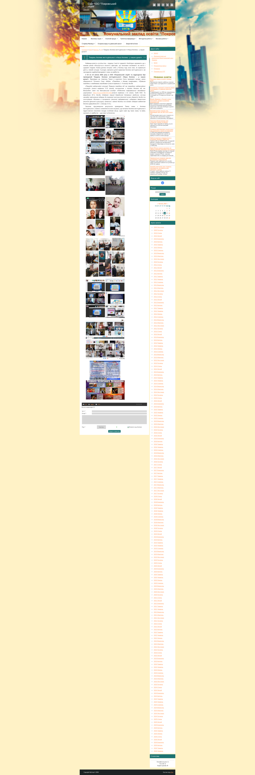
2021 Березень (159, 603)
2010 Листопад (159, 259)
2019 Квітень (158, 540)
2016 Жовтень (158, 456)
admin (92, 404)
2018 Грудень (158, 528)
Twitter (167, 4)
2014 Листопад (159, 392)
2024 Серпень (158, 705)
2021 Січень (158, 598)
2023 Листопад (159, 681)
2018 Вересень (159, 519)
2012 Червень (158, 311)
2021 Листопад (159, 618)
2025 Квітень (158, 728)
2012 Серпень (158, 317)
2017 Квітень (158, 473)
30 (169, 218)
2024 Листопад (159, 713)
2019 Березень (159, 537)
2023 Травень (158, 664)
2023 (90, 50)
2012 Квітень (158, 305)
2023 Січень (158, 653)
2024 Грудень (158, 716)
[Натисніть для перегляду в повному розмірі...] (105, 154)
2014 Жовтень (158, 389)
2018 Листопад (159, 525)
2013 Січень (158, 331)
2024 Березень (159, 693)
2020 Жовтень (158, 589)
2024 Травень (158, 699)
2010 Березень (159, 239)
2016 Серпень (158, 450)
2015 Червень (158, 412)
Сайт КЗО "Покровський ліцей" (102, 5)
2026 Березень (159, 742)
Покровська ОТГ (159, 71)
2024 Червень (158, 702)
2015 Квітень (158, 406)
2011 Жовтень (158, 288)
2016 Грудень (158, 462)
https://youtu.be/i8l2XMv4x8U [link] (102, 93)
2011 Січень (158, 265)
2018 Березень (159, 502)
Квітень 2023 (163, 203)
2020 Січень (158, 563)
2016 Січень (158, 433)
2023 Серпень (158, 673)
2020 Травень (158, 574)
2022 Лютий (158, 626)
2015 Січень (158, 398)
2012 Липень (158, 314)
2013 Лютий (158, 334)
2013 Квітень (158, 340)
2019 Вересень (159, 551)
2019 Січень (158, 531)
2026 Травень (158, 748)
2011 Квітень (158, 273)
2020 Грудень (158, 595)
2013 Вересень (159, 354)
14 (101, 50)
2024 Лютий (158, 690)
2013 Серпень (158, 351)
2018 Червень (158, 511)
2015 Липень (158, 415)
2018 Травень (158, 508)
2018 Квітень (158, 505)
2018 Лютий (158, 499)
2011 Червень (158, 279)
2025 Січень (158, 719)
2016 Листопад (159, 459)
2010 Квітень (158, 242)
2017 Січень (158, 464)
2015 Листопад (159, 427)
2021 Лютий (158, 600)
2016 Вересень (159, 453)
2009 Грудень (158, 230)
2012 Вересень (159, 320)
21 (164, 215)
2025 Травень (158, 731)
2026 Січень (158, 736)
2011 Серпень (158, 282)
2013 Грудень (158, 363)
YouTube (171, 4)
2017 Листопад (159, 490)
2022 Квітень (158, 629)
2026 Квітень (158, 745)
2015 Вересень (159, 421)
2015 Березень (159, 404)
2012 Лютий (158, 299)
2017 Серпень (158, 482)
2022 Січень (158, 624)
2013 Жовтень (158, 357)
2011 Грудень (158, 294)
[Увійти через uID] (162, 182)
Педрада (157, 69)
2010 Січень (158, 233)
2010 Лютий (158, 236)
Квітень (96, 50)
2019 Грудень (158, 560)
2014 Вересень (159, 386)
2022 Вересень (159, 641)
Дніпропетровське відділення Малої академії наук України (162, 58)
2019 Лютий (158, 534)
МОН (155, 63)
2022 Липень (158, 638)
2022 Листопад (159, 647)
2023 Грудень (158, 684)
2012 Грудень (158, 328)
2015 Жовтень (158, 424)
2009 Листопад (159, 227)
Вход (158, 4)
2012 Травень (158, 308)
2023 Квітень (158, 661)
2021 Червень (158, 609)
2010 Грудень (158, 262)
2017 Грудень (158, 493)
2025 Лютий (158, 722)
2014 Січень (158, 366)
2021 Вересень (159, 612)
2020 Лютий (158, 566)
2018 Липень (158, 514)
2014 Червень (158, 380)
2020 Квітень (158, 571)
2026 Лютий (158, 739)
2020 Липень (158, 580)
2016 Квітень (158, 441)
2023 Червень (158, 667)
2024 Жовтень (158, 710)
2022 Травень (158, 632)
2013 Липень (158, 349)
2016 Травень (158, 444)
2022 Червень (158, 635)
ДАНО (156, 53)
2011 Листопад (159, 291)
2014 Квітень (158, 375)
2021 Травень (158, 606)
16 (169, 213)
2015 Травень (158, 409)
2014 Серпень (158, 383)
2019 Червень (158, 545)
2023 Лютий (158, 655)
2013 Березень (159, 337)
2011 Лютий (158, 268)
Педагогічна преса (160, 66)
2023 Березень (159, 658)
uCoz (171, 772)
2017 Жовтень (158, 488)
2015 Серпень (158, 418)
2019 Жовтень (158, 554)
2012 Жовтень (158, 323)
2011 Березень (159, 270)
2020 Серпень (158, 583)
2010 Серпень (158, 250)
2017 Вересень (159, 485)
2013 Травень (158, 343)
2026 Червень (158, 751)
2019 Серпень (158, 548)
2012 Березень (159, 302)
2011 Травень (158, 276)
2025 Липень (158, 733)
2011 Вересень (159, 285)
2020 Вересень (159, 586)
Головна (84, 50)
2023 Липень (158, 670)
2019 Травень (158, 542)
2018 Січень (158, 496)
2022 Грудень (158, 650)
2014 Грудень (158, 395)
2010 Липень (158, 247)
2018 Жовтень (158, 522)
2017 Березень (159, 470)
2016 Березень (159, 438)
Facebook (163, 4)
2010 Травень (158, 244)
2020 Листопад (159, 592)
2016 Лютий (158, 435)
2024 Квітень (158, 696)
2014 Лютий (158, 369)
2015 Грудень (158, 430)
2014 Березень (159, 372)
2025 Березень (159, 725)
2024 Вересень (159, 707)
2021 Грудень (158, 621)
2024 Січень (158, 687)
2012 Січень (158, 297)
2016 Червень (158, 447)
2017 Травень (158, 476)
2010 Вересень (159, 253)
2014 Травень (158, 378)
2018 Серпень (158, 516)
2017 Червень (158, 479)
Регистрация (154, 4)
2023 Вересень (159, 676)
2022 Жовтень (158, 644)
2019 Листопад (159, 557)
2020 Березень (159, 569)
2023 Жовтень (158, 679)
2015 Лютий (158, 401)
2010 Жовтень (158, 256)
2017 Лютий (158, 467)
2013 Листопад (159, 360)
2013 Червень (158, 346)
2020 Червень (158, 577)
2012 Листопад (159, 326)
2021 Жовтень (158, 615)
